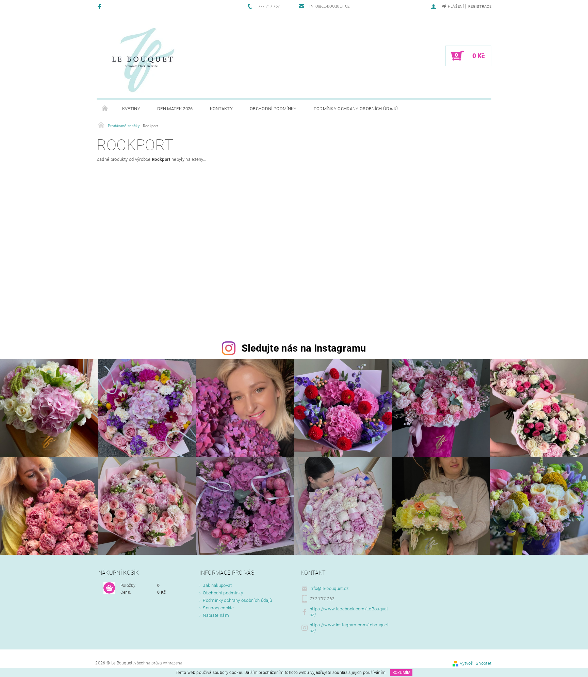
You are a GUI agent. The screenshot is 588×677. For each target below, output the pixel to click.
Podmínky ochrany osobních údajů (356, 108)
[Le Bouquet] (142, 59)
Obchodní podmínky (273, 108)
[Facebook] (100, 6)
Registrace (479, 6)
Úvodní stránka (105, 109)
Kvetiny (131, 108)
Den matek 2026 (175, 108)
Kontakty (221, 108)
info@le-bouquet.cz (329, 588)
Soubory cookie (218, 607)
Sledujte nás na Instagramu (304, 348)
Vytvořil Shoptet (475, 663)
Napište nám (216, 615)
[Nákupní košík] (109, 588)
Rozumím (401, 672)
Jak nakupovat (217, 585)
